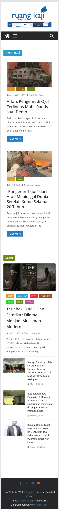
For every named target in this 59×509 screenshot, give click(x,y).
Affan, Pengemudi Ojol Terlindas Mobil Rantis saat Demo (28, 106)
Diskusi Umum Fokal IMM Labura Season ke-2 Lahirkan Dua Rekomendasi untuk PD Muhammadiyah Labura (38, 433)
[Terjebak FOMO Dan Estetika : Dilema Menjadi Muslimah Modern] (29, 277)
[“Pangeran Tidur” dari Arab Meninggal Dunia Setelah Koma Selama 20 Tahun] (29, 164)
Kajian (33, 296)
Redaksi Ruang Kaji (32, 333)
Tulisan (29, 302)
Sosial (30, 89)
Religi (10, 302)
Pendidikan (45, 296)
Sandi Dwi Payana (37, 95)
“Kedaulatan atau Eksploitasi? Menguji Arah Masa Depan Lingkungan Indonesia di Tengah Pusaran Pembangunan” (39, 402)
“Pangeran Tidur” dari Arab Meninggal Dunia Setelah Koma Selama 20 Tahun (27, 199)
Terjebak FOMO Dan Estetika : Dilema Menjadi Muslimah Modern (25, 317)
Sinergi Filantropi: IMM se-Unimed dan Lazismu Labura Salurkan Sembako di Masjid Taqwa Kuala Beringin (39, 371)
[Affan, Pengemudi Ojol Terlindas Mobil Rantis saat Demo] (29, 74)
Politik (21, 89)
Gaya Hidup (22, 296)
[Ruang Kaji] (7, 36)
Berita (10, 89)
